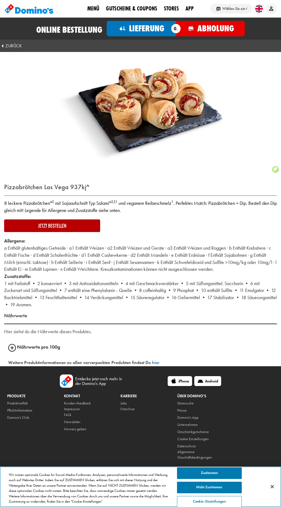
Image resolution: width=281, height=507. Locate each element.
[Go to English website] (259, 8)
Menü (93, 8)
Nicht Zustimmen (209, 487)
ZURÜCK (13, 45)
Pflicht (11, 410)
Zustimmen (209, 473)
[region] (140, 487)
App (190, 8)
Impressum (72, 409)
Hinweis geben (75, 429)
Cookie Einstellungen (193, 439)
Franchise (127, 409)
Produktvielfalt (17, 403)
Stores (171, 8)
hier (155, 362)
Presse (182, 410)
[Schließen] (272, 487)
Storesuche (185, 403)
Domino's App (187, 417)
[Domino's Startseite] (29, 9)
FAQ (67, 414)
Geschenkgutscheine (193, 431)
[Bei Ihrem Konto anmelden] (271, 8)
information (24, 410)
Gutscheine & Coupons (131, 8)
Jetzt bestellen (52, 225)
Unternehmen (187, 424)
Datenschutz (186, 446)
